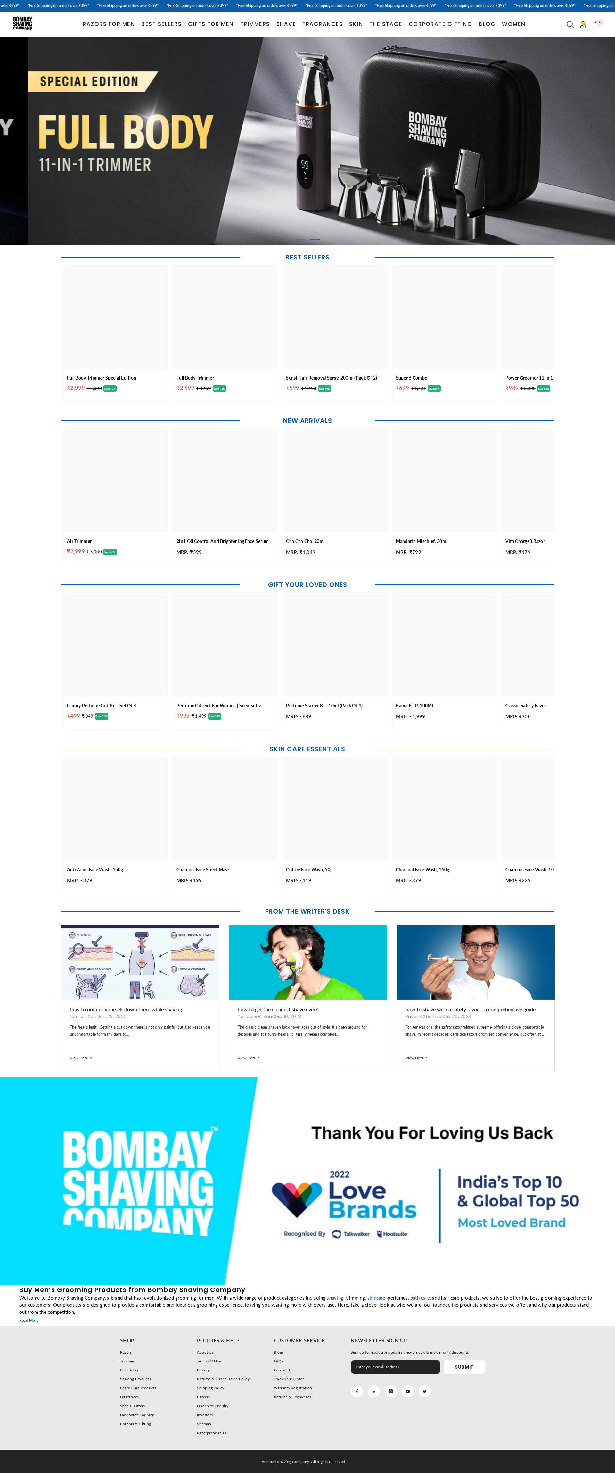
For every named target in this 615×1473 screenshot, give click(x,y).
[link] (307, 1181)
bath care (420, 1298)
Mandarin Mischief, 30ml (421, 541)
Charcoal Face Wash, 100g (532, 869)
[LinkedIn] (374, 1391)
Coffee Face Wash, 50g (309, 869)
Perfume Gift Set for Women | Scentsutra (218, 705)
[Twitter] (425, 1391)
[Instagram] (391, 1391)
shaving (335, 1298)
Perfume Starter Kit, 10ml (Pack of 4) (324, 705)
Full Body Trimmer (195, 377)
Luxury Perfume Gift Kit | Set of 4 (101, 705)
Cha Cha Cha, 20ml (305, 541)
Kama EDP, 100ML (415, 705)
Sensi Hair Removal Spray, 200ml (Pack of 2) (331, 377)
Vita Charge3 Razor (525, 541)
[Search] (570, 24)
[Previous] (67, 141)
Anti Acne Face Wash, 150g (95, 869)
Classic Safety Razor (525, 705)
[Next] (548, 141)
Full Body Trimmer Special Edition (101, 377)
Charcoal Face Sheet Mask (203, 869)
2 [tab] (315, 239)
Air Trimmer (79, 541)
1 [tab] (300, 239)
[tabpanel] (307, 141)
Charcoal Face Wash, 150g (422, 869)
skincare (376, 1298)
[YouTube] (408, 1391)
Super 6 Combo (412, 377)
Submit (464, 1367)
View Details (81, 1058)
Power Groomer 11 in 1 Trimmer (538, 377)
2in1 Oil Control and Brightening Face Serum (222, 541)
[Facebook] (357, 1391)
